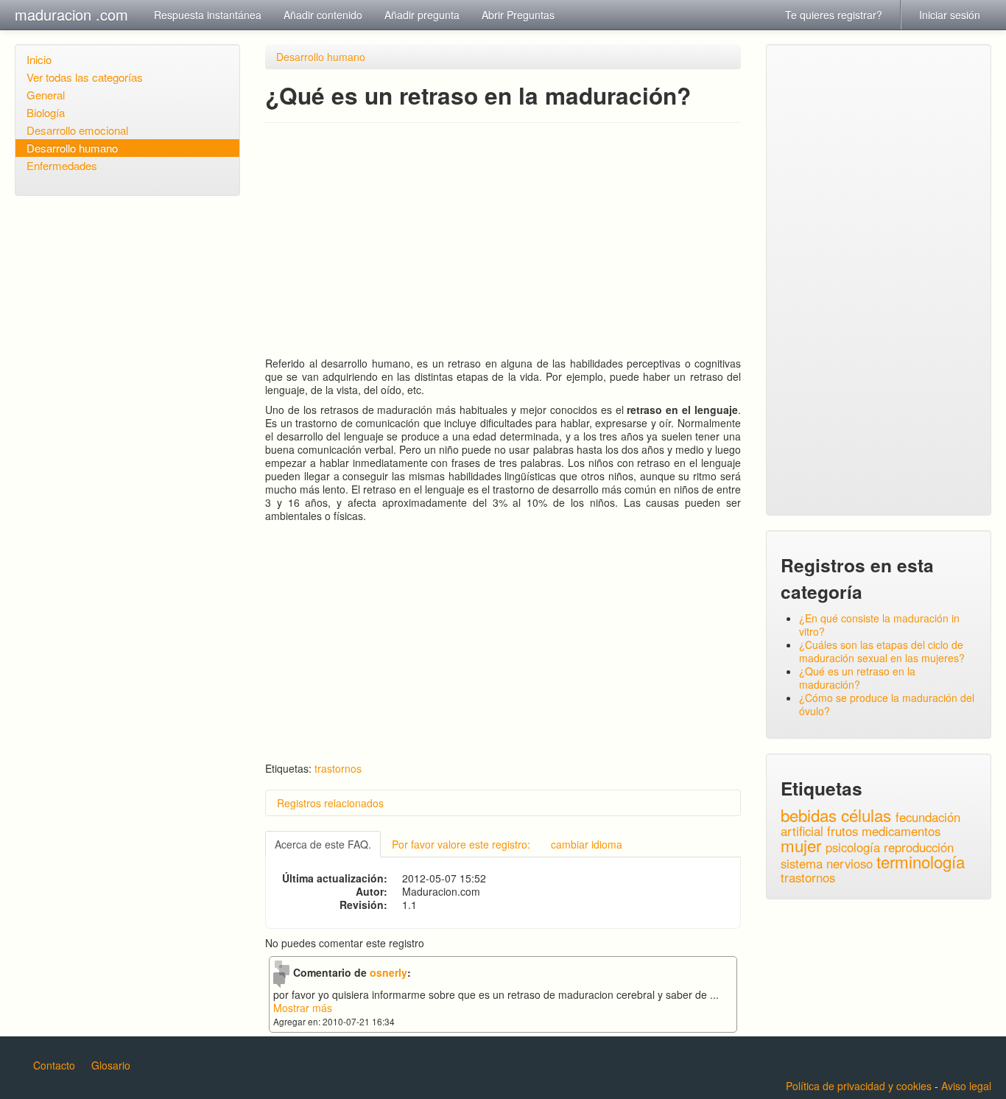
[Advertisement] (503, 240)
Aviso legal (966, 1085)
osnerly (388, 972)
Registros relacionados (330, 803)
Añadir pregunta (422, 14)
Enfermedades (62, 165)
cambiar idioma (586, 844)
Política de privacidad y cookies (859, 1085)
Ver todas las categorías (85, 77)
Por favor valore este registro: (461, 844)
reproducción (919, 847)
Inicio (39, 59)
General (46, 94)
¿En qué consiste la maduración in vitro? (879, 625)
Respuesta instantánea (207, 14)
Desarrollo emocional (77, 130)
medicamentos (901, 831)
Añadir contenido (323, 14)
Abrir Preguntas (518, 14)
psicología (853, 847)
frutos (842, 831)
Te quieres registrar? (833, 14)
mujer (801, 845)
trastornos (338, 768)
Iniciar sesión (949, 14)
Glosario (110, 1065)
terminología (920, 861)
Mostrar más (302, 1007)
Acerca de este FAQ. (323, 844)
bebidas (809, 814)
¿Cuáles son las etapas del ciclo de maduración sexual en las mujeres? (882, 651)
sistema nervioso (827, 863)
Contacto (54, 1065)
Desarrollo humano (72, 147)
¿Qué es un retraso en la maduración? (857, 678)
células (866, 814)
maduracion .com (71, 14)
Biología (46, 112)
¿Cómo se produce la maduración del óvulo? (886, 704)
